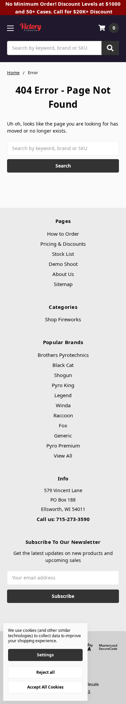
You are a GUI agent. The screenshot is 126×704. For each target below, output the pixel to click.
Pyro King (63, 385)
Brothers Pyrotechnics (63, 354)
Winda (63, 405)
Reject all (45, 672)
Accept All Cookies (45, 687)
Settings (45, 655)
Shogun (63, 375)
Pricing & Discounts (63, 243)
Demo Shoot (63, 264)
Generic (63, 435)
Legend (63, 395)
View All (63, 455)
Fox (63, 425)
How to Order (63, 233)
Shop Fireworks (63, 319)
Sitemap (63, 284)
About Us (63, 274)
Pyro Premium (63, 445)
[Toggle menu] (10, 28)
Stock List (63, 253)
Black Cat (63, 365)
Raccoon (63, 415)
